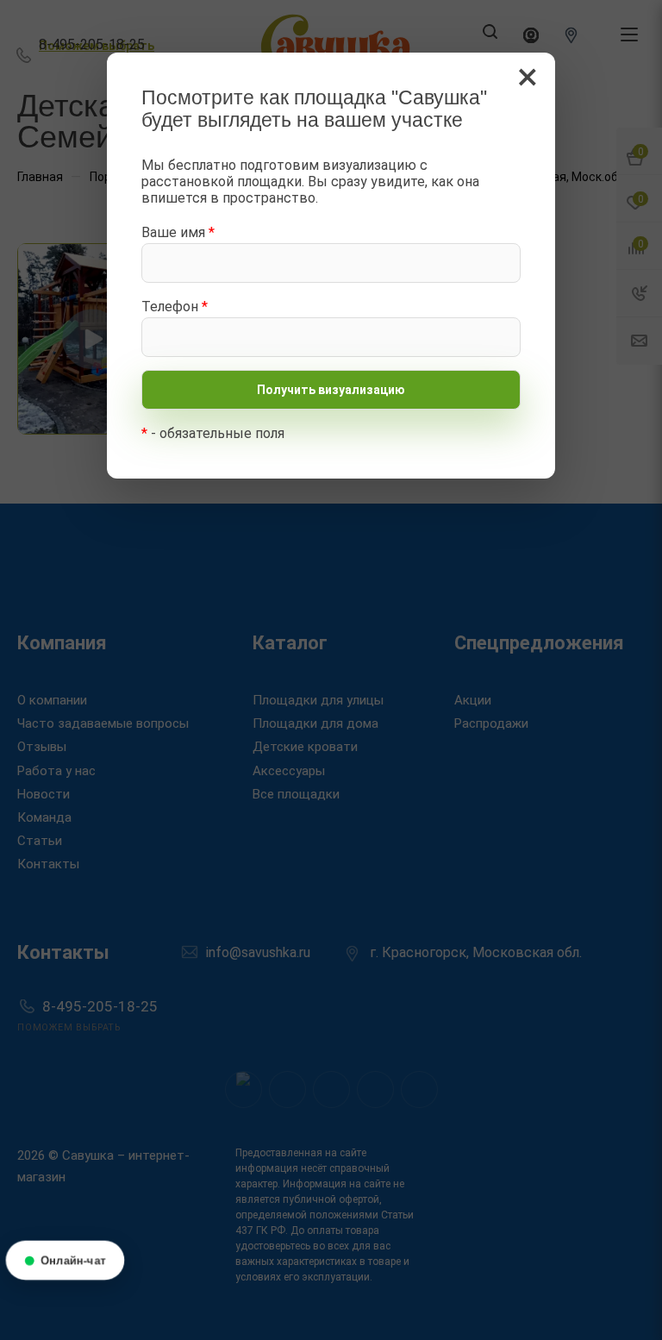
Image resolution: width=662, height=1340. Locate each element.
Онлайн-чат (73, 1260)
